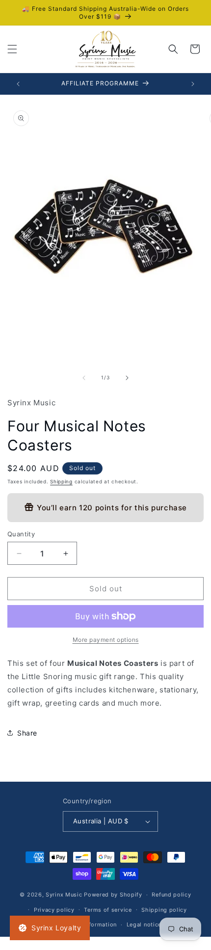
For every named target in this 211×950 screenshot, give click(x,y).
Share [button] (27, 733)
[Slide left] (84, 378)
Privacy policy (54, 909)
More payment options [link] (106, 639)
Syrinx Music (64, 894)
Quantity (21, 534)
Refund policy (171, 894)
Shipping (61, 481)
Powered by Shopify (113, 894)
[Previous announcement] (18, 84)
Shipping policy (164, 909)
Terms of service (108, 909)
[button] (12, 49)
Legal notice (144, 924)
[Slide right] (127, 378)
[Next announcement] (193, 84)
